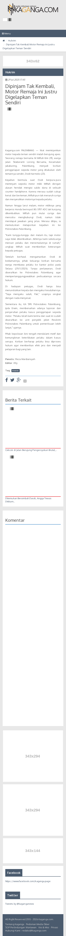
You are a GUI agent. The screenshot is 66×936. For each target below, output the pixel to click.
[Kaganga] (33, 9)
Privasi (54, 927)
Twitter (12, 895)
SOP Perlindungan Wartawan (21, 927)
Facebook (13, 873)
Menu (7, 34)
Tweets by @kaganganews (19, 903)
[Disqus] (33, 578)
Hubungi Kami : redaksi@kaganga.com (25, 930)
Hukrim (12, 40)
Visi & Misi (43, 927)
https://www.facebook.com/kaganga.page (28, 881)
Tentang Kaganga (14, 924)
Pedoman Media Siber (38, 924)
